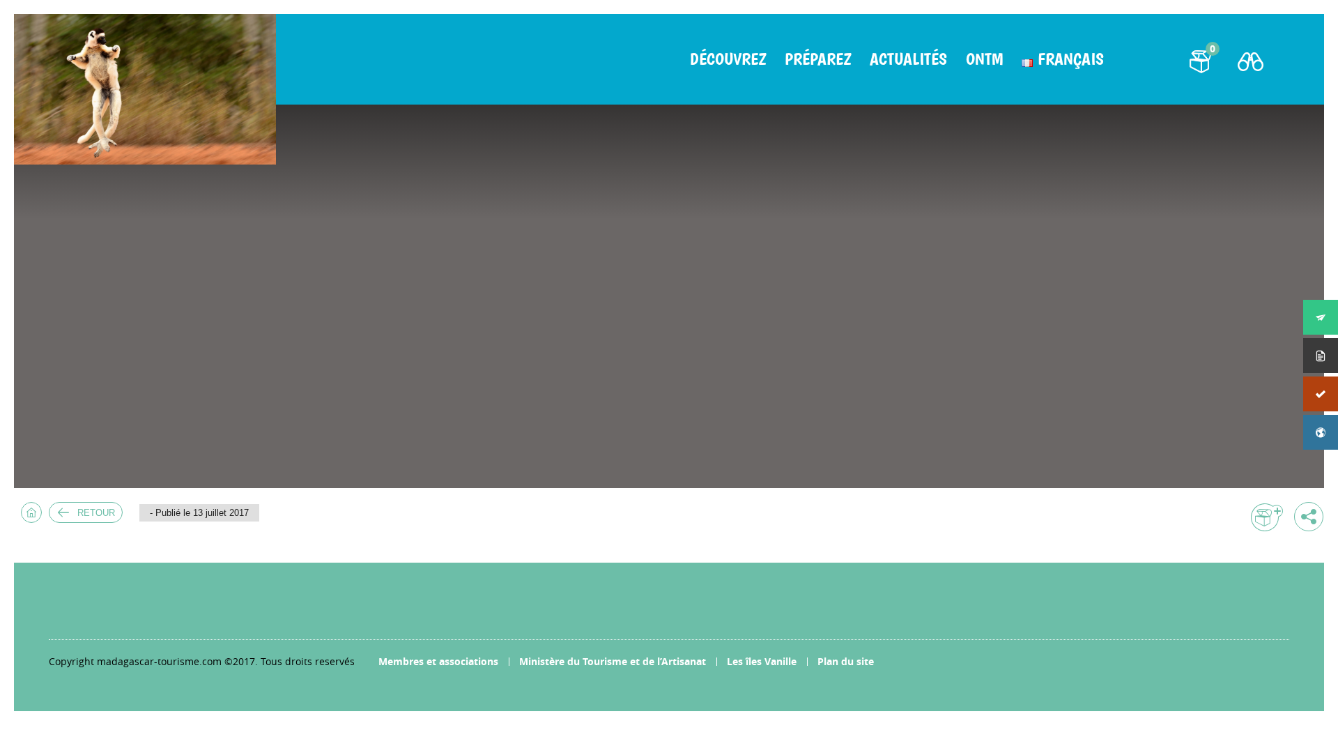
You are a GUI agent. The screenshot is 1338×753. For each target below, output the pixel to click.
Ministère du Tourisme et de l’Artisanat (612, 661)
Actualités (908, 59)
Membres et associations (438, 661)
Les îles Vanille (762, 661)
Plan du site (845, 661)
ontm (984, 59)
